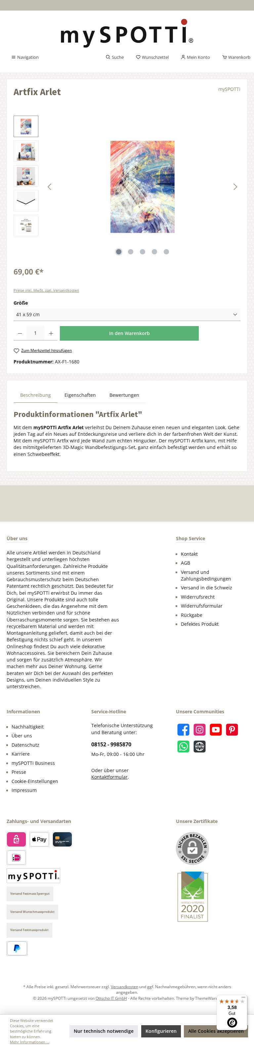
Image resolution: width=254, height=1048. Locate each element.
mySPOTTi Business (33, 763)
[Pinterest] (232, 729)
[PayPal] (17, 948)
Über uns (22, 736)
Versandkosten (124, 986)
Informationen (23, 711)
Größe (21, 303)
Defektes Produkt (200, 624)
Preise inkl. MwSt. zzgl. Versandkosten (46, 290)
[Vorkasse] (33, 875)
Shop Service (190, 538)
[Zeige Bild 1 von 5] (118, 251)
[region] (127, 187)
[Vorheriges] (50, 187)
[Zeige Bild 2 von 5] (130, 251)
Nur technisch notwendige (104, 1031)
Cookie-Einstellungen (35, 781)
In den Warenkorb (129, 333)
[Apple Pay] (39, 839)
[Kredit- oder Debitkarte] (62, 839)
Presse (19, 772)
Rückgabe (191, 615)
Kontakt (189, 554)
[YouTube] (215, 729)
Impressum (24, 790)
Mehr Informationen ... (29, 1041)
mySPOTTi (229, 89)
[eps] (16, 839)
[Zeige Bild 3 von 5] (142, 251)
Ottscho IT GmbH (111, 998)
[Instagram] (199, 729)
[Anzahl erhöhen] (51, 333)
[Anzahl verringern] (20, 333)
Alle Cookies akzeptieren (216, 1031)
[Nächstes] (235, 187)
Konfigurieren (161, 1031)
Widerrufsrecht (198, 597)
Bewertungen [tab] (124, 395)
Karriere (21, 754)
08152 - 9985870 (111, 744)
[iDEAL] (16, 857)
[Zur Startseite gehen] (127, 33)
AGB (185, 563)
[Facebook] (183, 729)
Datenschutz (25, 745)
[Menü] (243, 999)
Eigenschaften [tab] (80, 395)
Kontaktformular (109, 777)
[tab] (36, 395)
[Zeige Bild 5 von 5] (166, 251)
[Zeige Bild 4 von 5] (154, 251)
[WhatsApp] (183, 746)
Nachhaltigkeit (28, 727)
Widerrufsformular (202, 606)
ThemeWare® (208, 998)
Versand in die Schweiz (206, 588)
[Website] (199, 746)
